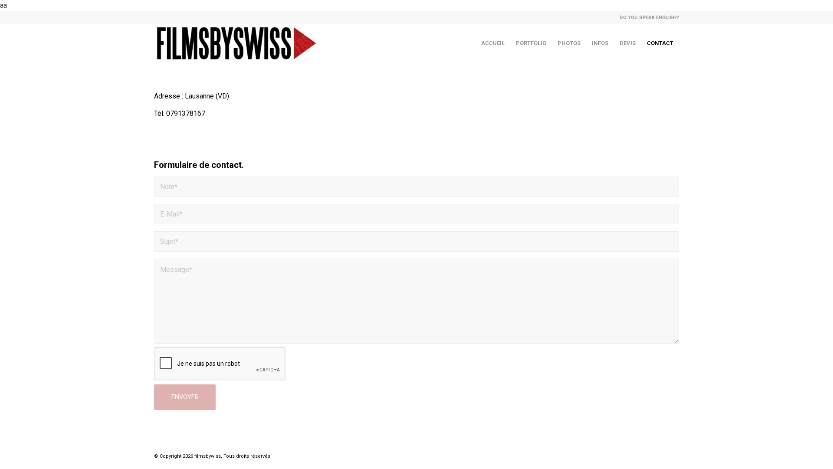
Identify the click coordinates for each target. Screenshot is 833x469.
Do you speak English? (649, 17)
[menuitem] (647, 18)
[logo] (236, 43)
